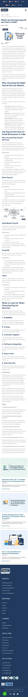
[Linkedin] (14, 694)
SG (9, 5)
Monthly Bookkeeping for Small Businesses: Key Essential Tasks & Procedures (13, 516)
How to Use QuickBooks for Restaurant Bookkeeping (11, 552)
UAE (15, 5)
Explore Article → (6, 489)
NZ (21, 5)
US (6, 1)
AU (23, 1)
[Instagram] (10, 694)
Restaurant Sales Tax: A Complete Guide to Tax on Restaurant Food (13, 480)
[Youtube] (17, 694)
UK (18, 1)
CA (12, 1)
